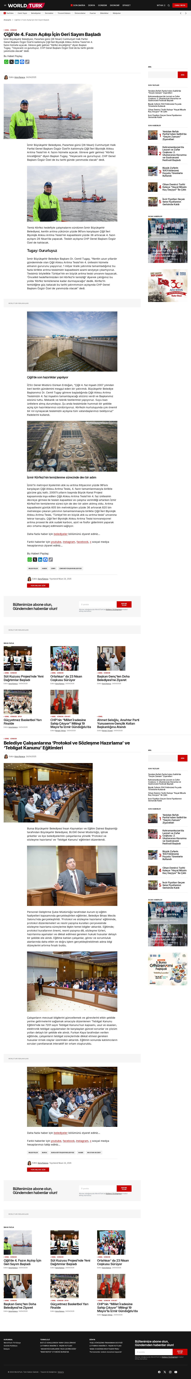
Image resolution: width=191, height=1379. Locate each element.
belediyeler (61, 534)
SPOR (20, 716)
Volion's (61, 1372)
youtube (56, 541)
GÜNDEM (13, 30)
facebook (82, 541)
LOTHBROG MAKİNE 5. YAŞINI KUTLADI (56, 1346)
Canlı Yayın (22, 13)
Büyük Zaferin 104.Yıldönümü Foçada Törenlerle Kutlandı (165, 105)
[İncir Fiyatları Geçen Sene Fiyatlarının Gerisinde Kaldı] (153, 202)
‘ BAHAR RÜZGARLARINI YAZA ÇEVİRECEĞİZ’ (58, 1349)
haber (44, 568)
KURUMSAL (8, 1340)
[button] (5, 5)
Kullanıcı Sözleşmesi (114, 609)
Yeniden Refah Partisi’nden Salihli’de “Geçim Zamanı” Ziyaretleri (164, 92)
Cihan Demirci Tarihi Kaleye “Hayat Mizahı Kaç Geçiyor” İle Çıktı (167, 111)
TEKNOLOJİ (45, 1340)
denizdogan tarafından (159, 237)
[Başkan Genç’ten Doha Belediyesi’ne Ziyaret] (119, 658)
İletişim (7, 1349)
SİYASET (67, 716)
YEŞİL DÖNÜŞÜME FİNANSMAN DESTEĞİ (105, 1343)
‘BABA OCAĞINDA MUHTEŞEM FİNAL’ (104, 1349)
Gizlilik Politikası (10, 1346)
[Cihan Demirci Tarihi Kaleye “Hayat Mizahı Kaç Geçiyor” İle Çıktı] (153, 187)
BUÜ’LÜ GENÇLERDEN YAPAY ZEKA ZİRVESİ (57, 1343)
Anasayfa (7, 20)
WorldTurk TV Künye (12, 1343)
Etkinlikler (104, 13)
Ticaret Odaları (64, 13)
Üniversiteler (80, 13)
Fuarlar (93, 13)
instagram (69, 541)
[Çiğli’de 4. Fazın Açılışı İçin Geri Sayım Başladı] (25, 1242)
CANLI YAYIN (180, 5)
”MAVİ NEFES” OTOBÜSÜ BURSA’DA (54, 1352)
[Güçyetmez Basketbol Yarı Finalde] (25, 702)
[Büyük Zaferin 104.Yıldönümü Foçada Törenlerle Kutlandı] (153, 171)
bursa (44, 1152)
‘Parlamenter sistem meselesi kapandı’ (105, 1352)
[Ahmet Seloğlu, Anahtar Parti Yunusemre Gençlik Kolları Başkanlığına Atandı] (119, 702)
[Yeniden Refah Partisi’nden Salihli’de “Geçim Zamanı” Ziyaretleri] (153, 135)
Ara (149, 67)
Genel (7, 30)
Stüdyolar (117, 13)
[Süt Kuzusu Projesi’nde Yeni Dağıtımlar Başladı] (25, 658)
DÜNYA (92, 1340)
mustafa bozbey (94, 1152)
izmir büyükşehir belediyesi (70, 568)
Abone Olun (124, 604)
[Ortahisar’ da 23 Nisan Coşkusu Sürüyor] (72, 658)
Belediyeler (36, 13)
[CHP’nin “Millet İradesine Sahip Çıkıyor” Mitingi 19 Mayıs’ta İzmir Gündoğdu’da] (72, 702)
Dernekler (49, 13)
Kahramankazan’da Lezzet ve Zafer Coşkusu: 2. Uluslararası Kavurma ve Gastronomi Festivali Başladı (164, 99)
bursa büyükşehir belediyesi (62, 1152)
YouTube (10, 13)
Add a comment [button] (39, 585)
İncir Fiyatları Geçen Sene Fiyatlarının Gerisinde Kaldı (165, 116)
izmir (53, 568)
